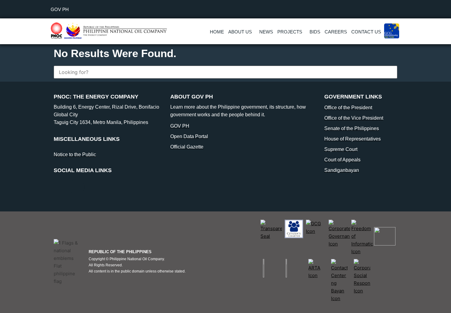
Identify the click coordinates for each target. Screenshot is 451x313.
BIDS (315, 31)
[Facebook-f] (61, 187)
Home (217, 31)
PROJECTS (289, 31)
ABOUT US (240, 31)
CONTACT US (366, 31)
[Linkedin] (76, 187)
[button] (241, 31)
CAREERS (336, 31)
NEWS (266, 31)
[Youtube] (92, 187)
